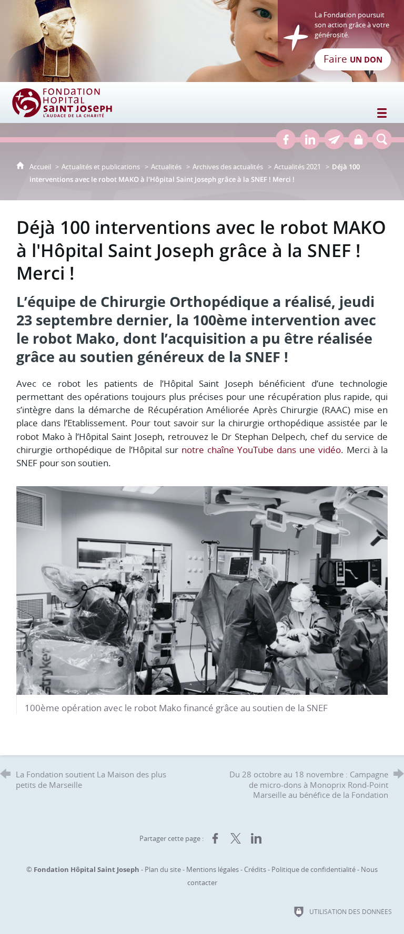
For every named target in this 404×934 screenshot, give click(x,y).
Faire (353, 59)
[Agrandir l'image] (202, 589)
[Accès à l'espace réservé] (358, 139)
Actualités (166, 166)
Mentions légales (212, 869)
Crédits (255, 869)
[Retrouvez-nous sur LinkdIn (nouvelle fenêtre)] (310, 139)
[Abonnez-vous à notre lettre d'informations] (334, 139)
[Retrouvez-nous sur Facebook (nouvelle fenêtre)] (286, 139)
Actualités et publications (101, 166)
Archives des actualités (228, 166)
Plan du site (163, 869)
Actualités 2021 (297, 166)
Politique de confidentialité (313, 869)
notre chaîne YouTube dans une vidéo (261, 450)
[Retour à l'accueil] (202, 41)
